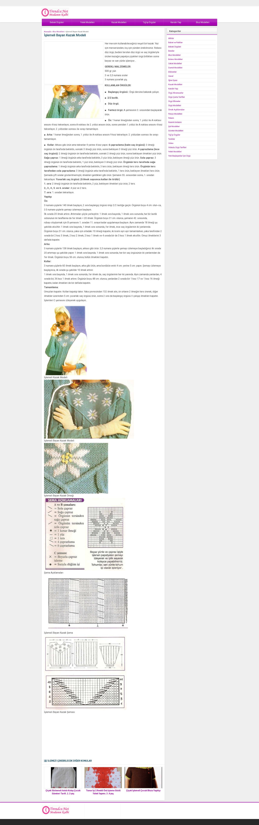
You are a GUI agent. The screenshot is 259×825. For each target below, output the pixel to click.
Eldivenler (172, 72)
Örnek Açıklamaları (176, 110)
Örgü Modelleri (174, 105)
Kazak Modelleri (175, 84)
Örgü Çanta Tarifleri (176, 97)
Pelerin (171, 118)
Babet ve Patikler (175, 42)
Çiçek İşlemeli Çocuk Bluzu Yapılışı (143, 790)
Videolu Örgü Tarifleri (177, 147)
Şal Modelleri (174, 126)
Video (170, 143)
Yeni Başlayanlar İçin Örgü (179, 156)
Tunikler (171, 139)
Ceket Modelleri (175, 63)
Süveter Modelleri (175, 131)
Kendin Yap (173, 89)
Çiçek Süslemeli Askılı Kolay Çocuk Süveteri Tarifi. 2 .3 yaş (63, 792)
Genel (170, 76)
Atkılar (171, 38)
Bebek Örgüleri (174, 47)
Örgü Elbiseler (174, 101)
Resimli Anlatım (175, 122)
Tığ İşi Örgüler (174, 135)
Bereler (171, 51)
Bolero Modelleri (175, 59)
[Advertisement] (73, 63)
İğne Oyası (172, 80)
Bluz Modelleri (58, 32)
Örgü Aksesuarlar (175, 93)
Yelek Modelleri (175, 151)
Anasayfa (47, 32)
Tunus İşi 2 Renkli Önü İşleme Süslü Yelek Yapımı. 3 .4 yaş (103, 792)
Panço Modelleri (175, 114)
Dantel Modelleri (175, 68)
